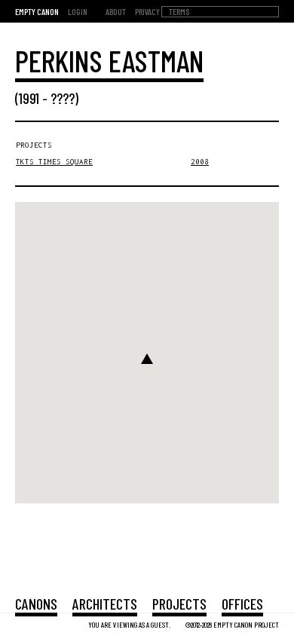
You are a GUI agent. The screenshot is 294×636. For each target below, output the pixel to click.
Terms (179, 11)
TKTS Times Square (54, 161)
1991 (29, 98)
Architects (104, 604)
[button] (147, 359)
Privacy (147, 11)
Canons (36, 604)
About (116, 11)
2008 (200, 161)
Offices (242, 604)
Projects (179, 604)
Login (77, 11)
